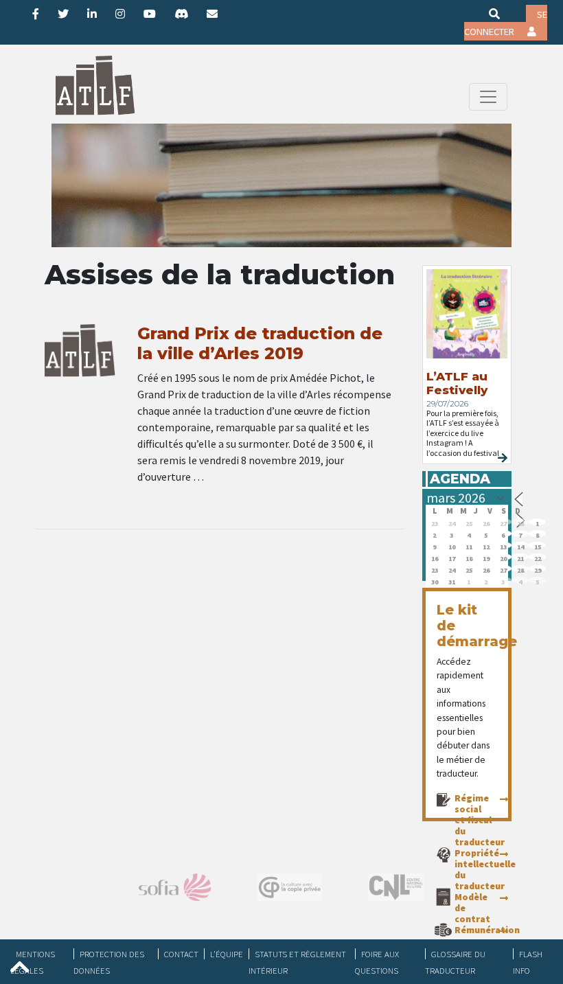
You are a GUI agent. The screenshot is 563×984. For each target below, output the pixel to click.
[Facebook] (35, 14)
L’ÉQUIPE (226, 953)
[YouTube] (149, 14)
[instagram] (120, 14)
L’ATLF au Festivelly (456, 383)
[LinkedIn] (92, 14)
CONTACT (181, 953)
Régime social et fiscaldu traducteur (480, 820)
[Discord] (181, 14)
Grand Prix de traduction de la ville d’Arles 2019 (259, 343)
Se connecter (505, 23)
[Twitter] (63, 14)
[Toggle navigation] (488, 97)
